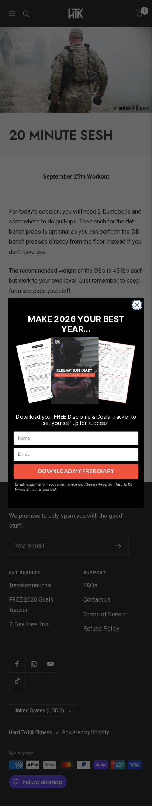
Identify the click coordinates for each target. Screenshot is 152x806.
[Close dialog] (137, 305)
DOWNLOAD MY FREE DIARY (76, 471)
